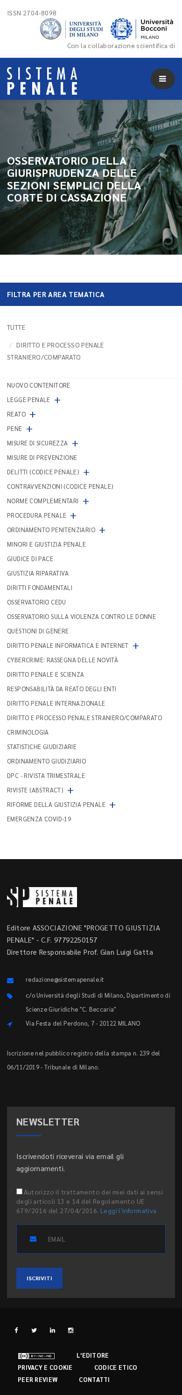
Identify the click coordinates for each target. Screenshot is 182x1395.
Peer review (37, 1379)
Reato (16, 414)
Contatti (94, 1379)
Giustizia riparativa (38, 573)
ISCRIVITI (39, 1278)
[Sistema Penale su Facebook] (16, 1330)
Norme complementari (43, 501)
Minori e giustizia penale (46, 544)
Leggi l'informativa (128, 1210)
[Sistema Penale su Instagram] (71, 1330)
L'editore (93, 1355)
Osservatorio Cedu (36, 602)
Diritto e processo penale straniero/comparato (84, 718)
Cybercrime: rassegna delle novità (62, 660)
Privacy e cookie (45, 1367)
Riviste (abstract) (35, 790)
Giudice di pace (30, 558)
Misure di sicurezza (37, 443)
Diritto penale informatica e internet (68, 645)
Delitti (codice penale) (43, 472)
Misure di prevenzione (42, 457)
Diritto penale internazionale (56, 703)
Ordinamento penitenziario (51, 530)
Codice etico (116, 1367)
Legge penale (28, 399)
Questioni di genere (38, 631)
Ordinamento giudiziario (46, 761)
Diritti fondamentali (39, 587)
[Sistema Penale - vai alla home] (42, 81)
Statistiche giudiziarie (42, 746)
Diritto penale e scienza (45, 674)
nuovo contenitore (38, 385)
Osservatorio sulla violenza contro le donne (81, 616)
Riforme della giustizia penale (56, 804)
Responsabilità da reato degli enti (62, 689)
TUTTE (16, 327)
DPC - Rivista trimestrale (46, 775)
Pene (14, 428)
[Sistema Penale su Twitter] (34, 1330)
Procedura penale (36, 515)
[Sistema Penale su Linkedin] (52, 1330)
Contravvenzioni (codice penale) (60, 486)
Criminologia (28, 732)
